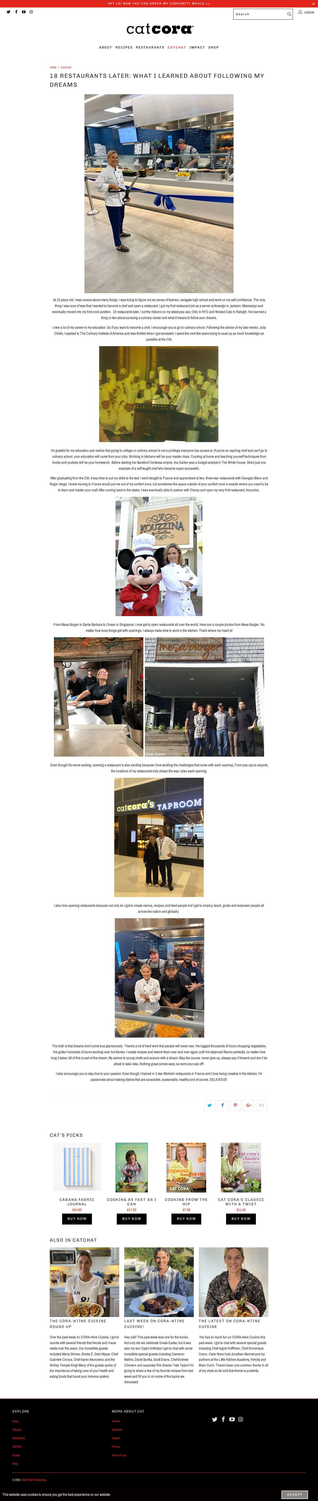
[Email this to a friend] (261, 1105)
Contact (116, 1421)
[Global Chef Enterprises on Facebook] (16, 12)
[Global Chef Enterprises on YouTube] (23, 12)
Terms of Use (119, 1455)
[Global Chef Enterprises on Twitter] (8, 12)
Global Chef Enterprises (33, 1480)
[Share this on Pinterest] (235, 1105)
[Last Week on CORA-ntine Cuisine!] (159, 1282)
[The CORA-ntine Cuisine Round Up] (84, 1282)
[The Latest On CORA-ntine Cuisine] (233, 1282)
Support (116, 1438)
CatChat (177, 47)
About (105, 47)
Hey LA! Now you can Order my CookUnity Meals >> (159, 3)
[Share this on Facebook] (222, 1105)
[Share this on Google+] (248, 1105)
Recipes (124, 47)
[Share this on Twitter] (209, 1105)
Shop (213, 47)
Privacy (116, 1447)
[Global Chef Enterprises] (159, 30)
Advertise (117, 1430)
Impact (197, 47)
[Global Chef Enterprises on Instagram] (31, 12)
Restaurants (150, 47)
